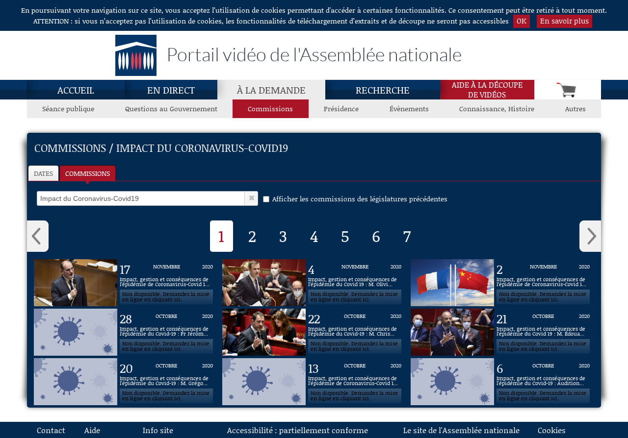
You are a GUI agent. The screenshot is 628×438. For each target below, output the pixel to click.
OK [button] (521, 20)
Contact (51, 430)
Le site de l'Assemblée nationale (461, 430)
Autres (575, 108)
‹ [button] (38, 236)
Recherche (383, 90)
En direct (171, 90)
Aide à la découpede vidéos (487, 89)
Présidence (341, 108)
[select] (141, 198)
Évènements (409, 108)
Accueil (75, 90)
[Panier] (567, 89)
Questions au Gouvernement (171, 108)
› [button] (590, 236)
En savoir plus (564, 20)
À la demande (271, 90)
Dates (43, 173)
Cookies (552, 430)
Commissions (270, 108)
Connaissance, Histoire (496, 108)
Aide (92, 430)
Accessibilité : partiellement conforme (297, 430)
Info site (158, 430)
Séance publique (68, 108)
